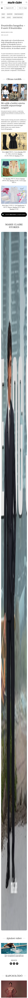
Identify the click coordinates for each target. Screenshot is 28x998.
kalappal (3, 125)
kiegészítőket (18, 68)
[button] (14, 581)
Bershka (20, 152)
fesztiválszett (19, 14)
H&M (7, 152)
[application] (14, 950)
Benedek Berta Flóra (7, 32)
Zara (24, 180)
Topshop (20, 154)
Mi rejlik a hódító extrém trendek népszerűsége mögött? (13, 105)
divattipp (9, 14)
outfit (9, 17)
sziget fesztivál (17, 17)
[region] (14, 581)
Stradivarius (20, 205)
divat (3, 14)
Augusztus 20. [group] (10, 8)
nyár (3, 17)
